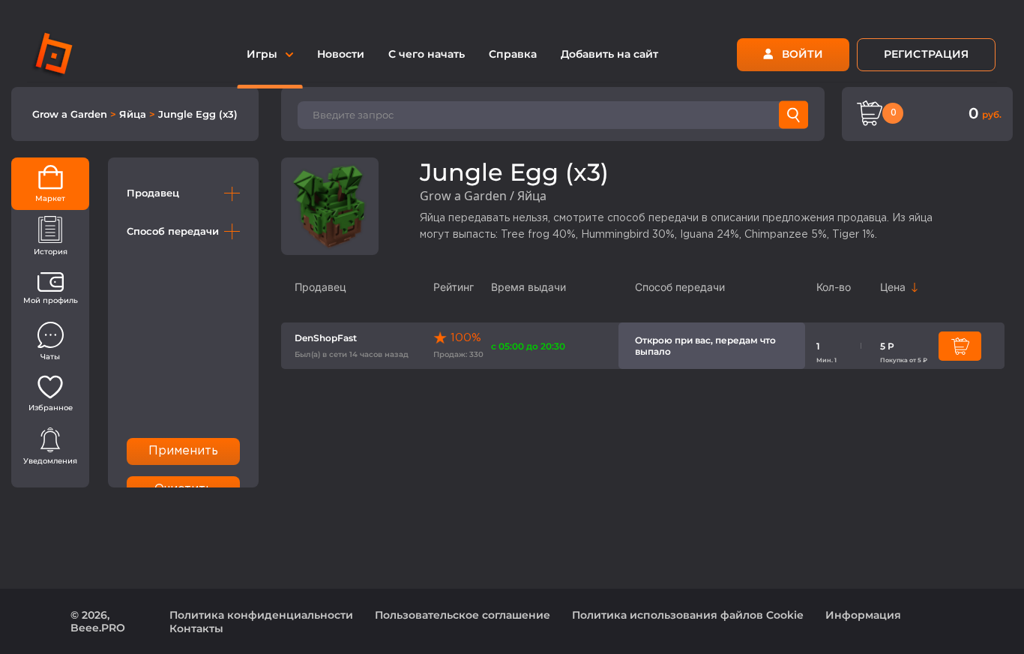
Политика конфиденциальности (261, 615)
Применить (183, 451)
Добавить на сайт (609, 54)
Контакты (196, 628)
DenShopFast (326, 338)
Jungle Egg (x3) (198, 114)
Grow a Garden (71, 114)
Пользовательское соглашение (462, 615)
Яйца (134, 114)
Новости (340, 54)
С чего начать (426, 54)
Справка (513, 54)
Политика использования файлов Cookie (688, 615)
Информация (863, 615)
